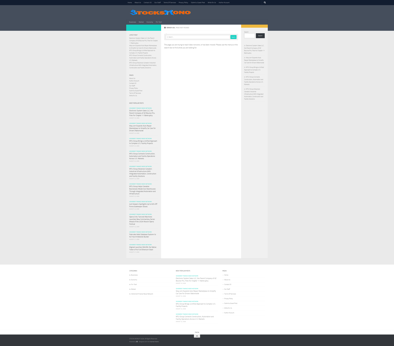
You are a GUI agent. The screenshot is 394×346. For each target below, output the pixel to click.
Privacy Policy (183, 2)
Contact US (148, 2)
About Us (138, 2)
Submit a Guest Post (198, 2)
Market (141, 22)
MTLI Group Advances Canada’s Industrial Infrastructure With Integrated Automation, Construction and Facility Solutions (143, 65)
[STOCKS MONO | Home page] (160, 12)
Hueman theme (154, 341)
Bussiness (132, 22)
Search (246, 32)
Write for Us (212, 2)
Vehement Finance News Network (140, 108)
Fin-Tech (159, 22)
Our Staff (157, 2)
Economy (150, 22)
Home (130, 2)
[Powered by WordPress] (137, 341)
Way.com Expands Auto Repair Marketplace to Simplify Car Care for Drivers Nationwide (142, 128)
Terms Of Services (170, 2)
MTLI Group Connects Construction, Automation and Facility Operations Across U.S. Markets (142, 57)
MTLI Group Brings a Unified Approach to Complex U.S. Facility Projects (254, 69)
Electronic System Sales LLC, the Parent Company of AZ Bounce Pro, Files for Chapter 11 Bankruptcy (143, 40)
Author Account (224, 2)
